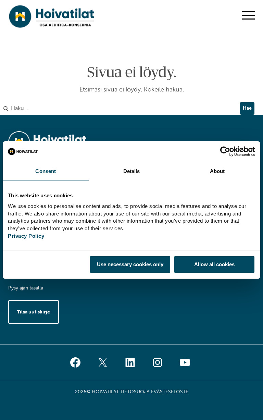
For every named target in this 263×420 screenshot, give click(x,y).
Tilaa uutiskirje (33, 312)
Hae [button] (247, 108)
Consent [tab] (45, 171)
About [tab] (217, 171)
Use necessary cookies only (130, 264)
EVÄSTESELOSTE (169, 392)
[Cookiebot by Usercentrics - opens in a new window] (225, 151)
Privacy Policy (26, 236)
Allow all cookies (214, 264)
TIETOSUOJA (135, 392)
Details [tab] (131, 171)
